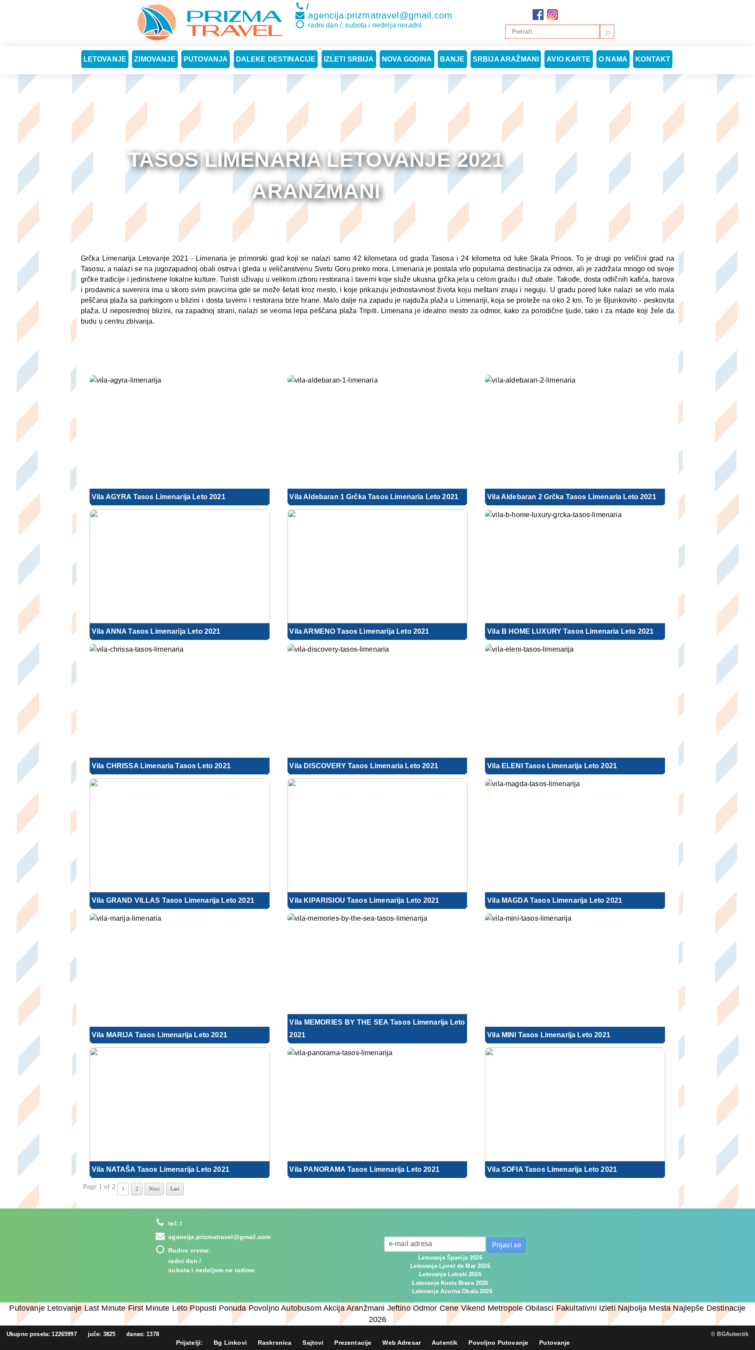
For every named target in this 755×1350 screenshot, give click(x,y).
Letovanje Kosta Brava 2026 (450, 1283)
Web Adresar (401, 1342)
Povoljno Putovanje (498, 1342)
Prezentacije (352, 1342)
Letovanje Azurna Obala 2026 (452, 1291)
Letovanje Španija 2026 (450, 1257)
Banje (452, 59)
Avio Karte (569, 59)
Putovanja (206, 59)
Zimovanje (154, 59)
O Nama (613, 59)
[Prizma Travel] (209, 22)
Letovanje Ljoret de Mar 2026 (450, 1266)
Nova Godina (407, 59)
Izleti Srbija (349, 59)
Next (154, 1189)
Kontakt (652, 59)
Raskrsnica (275, 1342)
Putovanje (554, 1342)
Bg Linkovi (230, 1342)
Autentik (444, 1342)
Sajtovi (312, 1342)
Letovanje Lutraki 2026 (450, 1274)
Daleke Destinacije (276, 59)
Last (175, 1189)
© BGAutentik (729, 1334)
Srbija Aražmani (506, 59)
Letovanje (104, 59)
